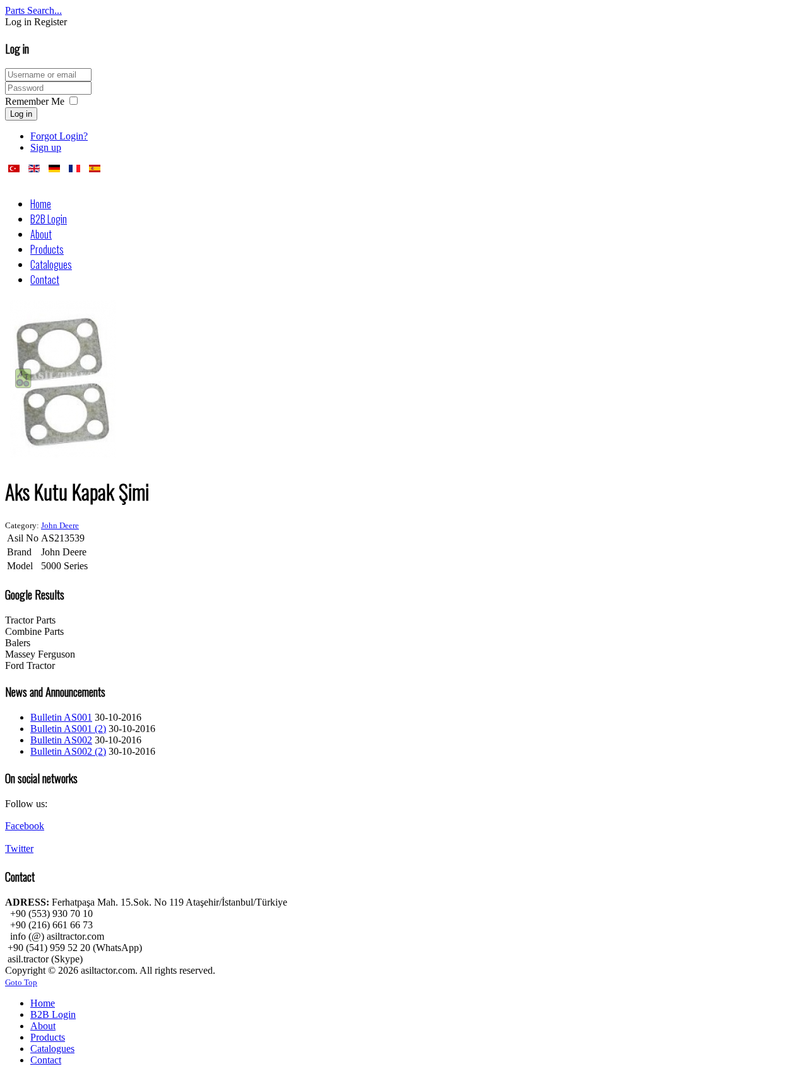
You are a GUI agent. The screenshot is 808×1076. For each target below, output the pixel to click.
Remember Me (34, 101)
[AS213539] (63, 456)
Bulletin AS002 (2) (68, 751)
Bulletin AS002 (61, 740)
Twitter (19, 848)
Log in (21, 114)
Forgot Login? (59, 136)
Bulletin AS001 (61, 717)
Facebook (24, 825)
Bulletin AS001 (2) (68, 728)
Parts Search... (33, 10)
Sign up (45, 147)
